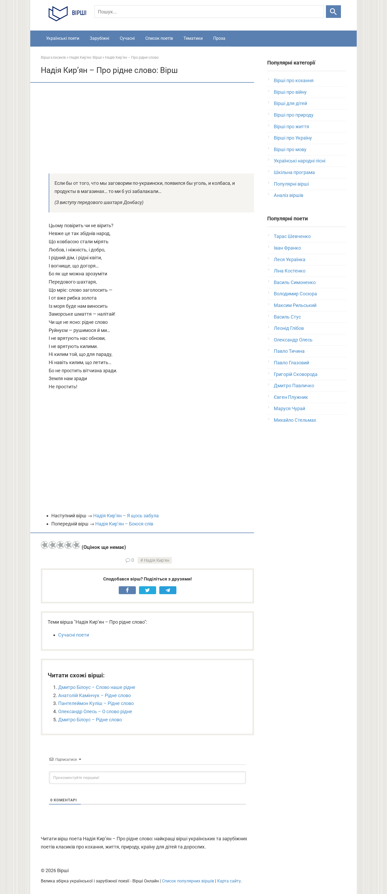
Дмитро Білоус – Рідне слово (90, 719)
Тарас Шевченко (292, 236)
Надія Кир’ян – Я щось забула (126, 515)
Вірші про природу (294, 115)
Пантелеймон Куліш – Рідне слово (96, 703)
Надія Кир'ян (156, 560)
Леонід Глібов (289, 328)
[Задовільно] (60, 545)
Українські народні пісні (299, 160)
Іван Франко (287, 248)
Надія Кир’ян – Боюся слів (124, 524)
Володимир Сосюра (295, 293)
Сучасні (127, 38)
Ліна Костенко (289, 271)
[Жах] (45, 545)
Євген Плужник (291, 397)
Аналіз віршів (288, 195)
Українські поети (62, 38)
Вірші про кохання (294, 80)
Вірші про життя (291, 126)
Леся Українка (289, 259)
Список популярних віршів (188, 880)
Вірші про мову (290, 149)
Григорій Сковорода (295, 374)
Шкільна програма (294, 172)
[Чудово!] (76, 545)
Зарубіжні (99, 38)
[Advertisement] (147, 127)
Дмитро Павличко (294, 385)
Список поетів (159, 38)
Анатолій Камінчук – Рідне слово (94, 695)
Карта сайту (229, 880)
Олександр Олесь (293, 339)
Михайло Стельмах (295, 420)
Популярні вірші (291, 184)
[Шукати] (333, 11)
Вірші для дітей (290, 103)
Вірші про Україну (293, 138)
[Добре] (68, 545)
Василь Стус (287, 317)
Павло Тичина (289, 351)
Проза (219, 38)
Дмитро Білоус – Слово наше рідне (96, 687)
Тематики (193, 38)
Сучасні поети (73, 635)
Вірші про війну (290, 92)
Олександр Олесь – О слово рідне (95, 711)
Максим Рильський (295, 305)
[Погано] (53, 545)
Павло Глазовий (291, 362)
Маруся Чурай (289, 408)
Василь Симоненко (295, 282)
